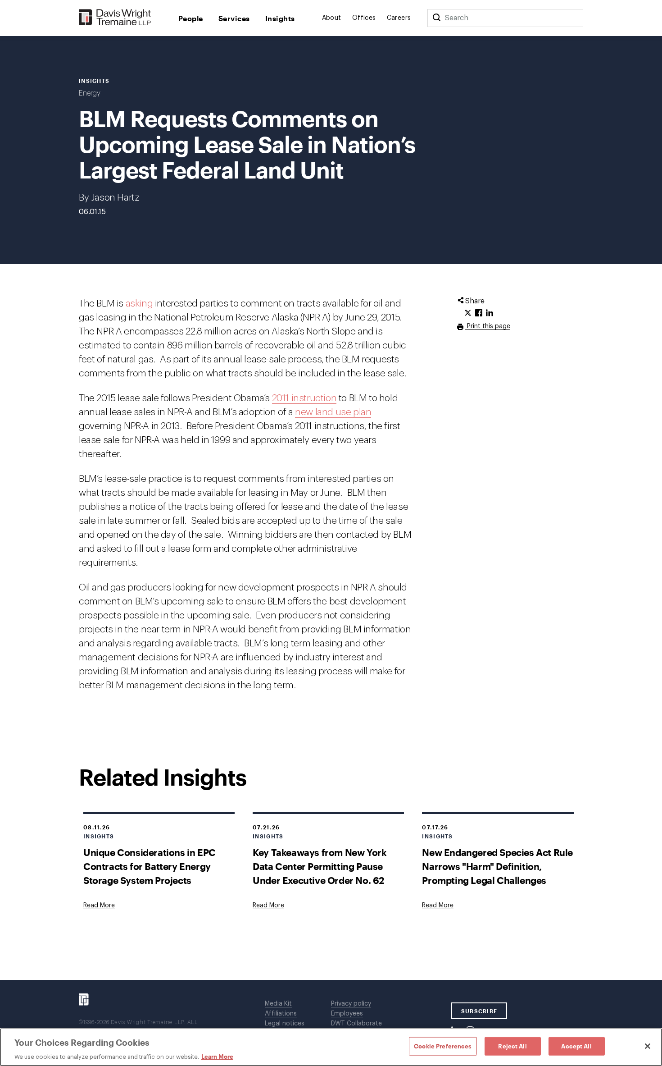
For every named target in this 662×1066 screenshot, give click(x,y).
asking (139, 303)
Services (234, 18)
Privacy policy (351, 1004)
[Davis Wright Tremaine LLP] (115, 18)
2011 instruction (304, 398)
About (331, 18)
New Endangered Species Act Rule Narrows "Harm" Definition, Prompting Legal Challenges (497, 866)
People (190, 18)
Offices (364, 18)
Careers (399, 18)
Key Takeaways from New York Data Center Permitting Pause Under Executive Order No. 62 (319, 866)
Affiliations (281, 1014)
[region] (331, 1047)
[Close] (647, 1046)
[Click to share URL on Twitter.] (468, 313)
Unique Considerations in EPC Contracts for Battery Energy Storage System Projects (149, 866)
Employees (347, 1014)
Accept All (576, 1045)
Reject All (512, 1045)
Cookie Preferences (443, 1045)
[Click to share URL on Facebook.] (478, 313)
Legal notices (284, 1023)
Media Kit (278, 1004)
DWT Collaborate (356, 1023)
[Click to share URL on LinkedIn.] (489, 313)
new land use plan (333, 412)
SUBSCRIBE (479, 1011)
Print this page (487, 326)
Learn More (217, 1056)
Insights (280, 18)
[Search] (436, 18)
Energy (89, 93)
